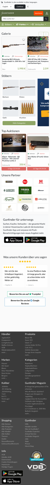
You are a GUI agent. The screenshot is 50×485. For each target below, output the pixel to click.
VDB (3, 347)
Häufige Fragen (7, 467)
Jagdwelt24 (6, 338)
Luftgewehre (29, 371)
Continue (20, 6)
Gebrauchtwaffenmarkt (10, 444)
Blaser (4, 368)
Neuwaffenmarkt (8, 441)
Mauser (4, 363)
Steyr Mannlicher (8, 371)
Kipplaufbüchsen (31, 366)
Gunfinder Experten (32, 431)
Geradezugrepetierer (33, 376)
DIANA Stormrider (32, 350)
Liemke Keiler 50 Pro (33, 345)
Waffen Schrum (7, 345)
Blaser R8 (28, 338)
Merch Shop (29, 446)
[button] (45, 13)
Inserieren (38, 13)
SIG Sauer (5, 366)
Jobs (26, 439)
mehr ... (4, 352)
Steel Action (6, 373)
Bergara (4, 376)
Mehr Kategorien (19, 123)
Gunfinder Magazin (32, 436)
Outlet (4, 439)
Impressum (6, 464)
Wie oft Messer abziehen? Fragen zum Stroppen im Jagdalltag (34, 393)
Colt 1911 (29, 347)
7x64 (4, 394)
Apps (27, 441)
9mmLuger (6, 399)
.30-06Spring (6, 389)
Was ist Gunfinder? (32, 429)
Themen (5, 436)
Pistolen (28, 373)
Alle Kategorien (7, 427)
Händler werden (31, 427)
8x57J (4, 396)
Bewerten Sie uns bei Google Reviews (25, 302)
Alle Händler (6, 431)
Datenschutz (6, 460)
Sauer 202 (29, 340)
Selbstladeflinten (31, 368)
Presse (27, 444)
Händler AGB (6, 457)
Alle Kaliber (6, 434)
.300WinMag (6, 391)
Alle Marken (6, 424)
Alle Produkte (7, 429)
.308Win (5, 386)
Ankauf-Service (30, 434)
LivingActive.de (7, 343)
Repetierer (29, 363)
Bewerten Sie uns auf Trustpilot (25, 294)
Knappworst (6, 340)
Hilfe (26, 424)
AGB (3, 455)
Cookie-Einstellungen (9, 462)
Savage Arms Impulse (33, 352)
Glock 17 (28, 343)
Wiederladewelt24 (8, 350)
